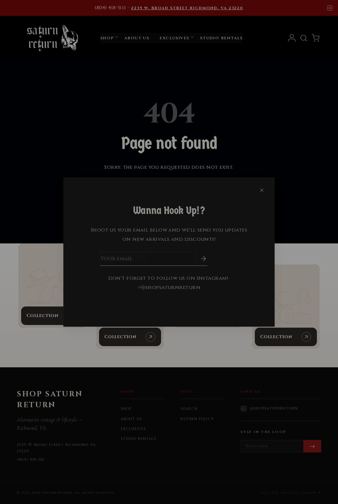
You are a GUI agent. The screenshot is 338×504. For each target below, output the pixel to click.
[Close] (261, 190)
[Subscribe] (198, 258)
